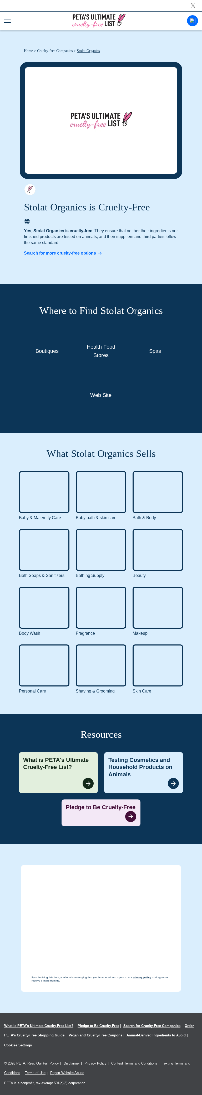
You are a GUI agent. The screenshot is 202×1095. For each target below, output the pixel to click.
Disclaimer (72, 1063)
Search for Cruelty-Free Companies (151, 1026)
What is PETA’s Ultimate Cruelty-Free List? (38, 1026)
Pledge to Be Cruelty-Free (98, 1026)
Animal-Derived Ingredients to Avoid (156, 1035)
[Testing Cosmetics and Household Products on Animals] (143, 772)
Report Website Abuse (67, 1073)
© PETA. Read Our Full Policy (31, 1063)
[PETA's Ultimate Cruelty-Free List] (98, 20)
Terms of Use (35, 1073)
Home (28, 51)
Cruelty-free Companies (55, 51)
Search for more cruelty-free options (60, 253)
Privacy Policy (95, 1063)
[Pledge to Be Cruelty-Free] (101, 812)
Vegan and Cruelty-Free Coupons (95, 1035)
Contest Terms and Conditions (134, 1063)
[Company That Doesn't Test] (30, 189)
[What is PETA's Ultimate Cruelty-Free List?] (58, 772)
